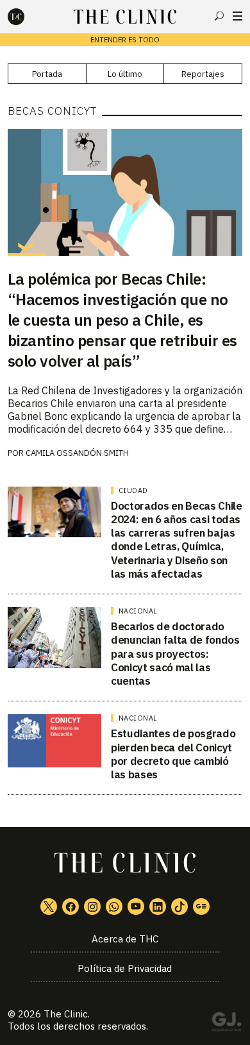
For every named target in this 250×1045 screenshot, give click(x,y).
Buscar (219, 16)
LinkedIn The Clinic (157, 906)
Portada (47, 74)
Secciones (237, 16)
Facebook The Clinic (70, 906)
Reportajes (202, 74)
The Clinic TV (136, 906)
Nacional (138, 610)
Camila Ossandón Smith (77, 452)
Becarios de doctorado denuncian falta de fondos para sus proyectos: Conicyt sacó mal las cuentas (175, 653)
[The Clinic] (27, 16)
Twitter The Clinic (48, 906)
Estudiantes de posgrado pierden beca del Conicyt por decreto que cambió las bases (173, 754)
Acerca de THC (125, 939)
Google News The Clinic (201, 906)
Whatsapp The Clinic (114, 906)
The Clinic (66, 1014)
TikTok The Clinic (179, 906)
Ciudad (133, 490)
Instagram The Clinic (92, 906)
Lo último (125, 74)
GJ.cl (226, 1024)
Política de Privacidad (125, 968)
